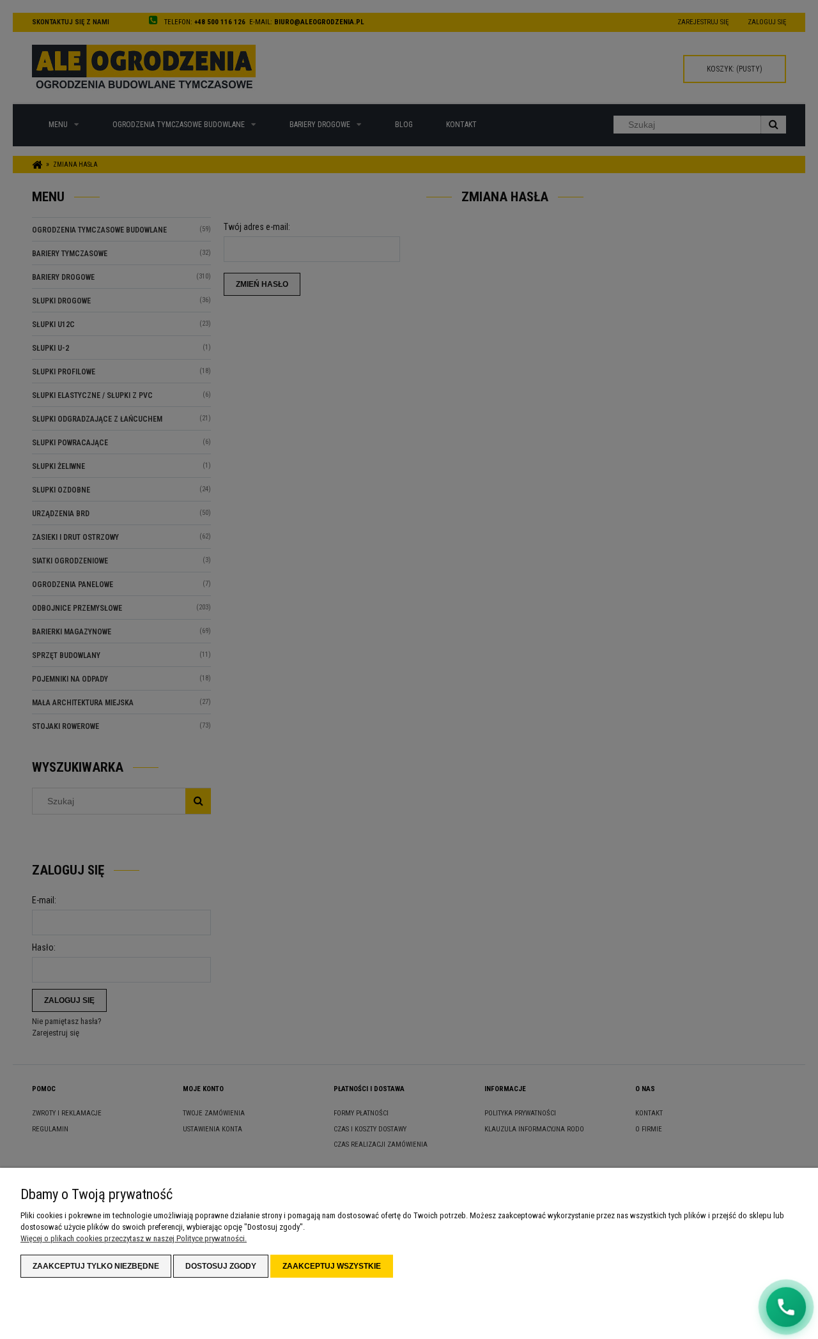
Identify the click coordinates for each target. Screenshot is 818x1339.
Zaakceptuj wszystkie (331, 1266)
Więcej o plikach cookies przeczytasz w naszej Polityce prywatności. (133, 1238)
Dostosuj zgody (220, 1266)
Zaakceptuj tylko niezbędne (96, 1266)
